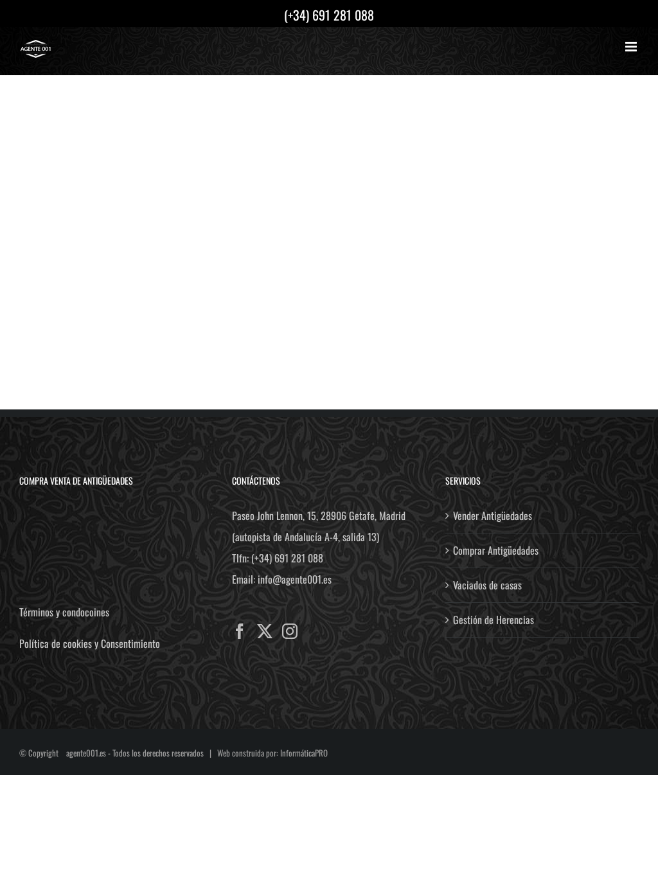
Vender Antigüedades (492, 515)
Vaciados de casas (487, 585)
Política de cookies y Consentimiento (89, 643)
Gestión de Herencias (493, 619)
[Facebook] (239, 631)
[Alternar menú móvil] (632, 46)
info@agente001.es (295, 579)
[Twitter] (264, 631)
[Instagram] (290, 631)
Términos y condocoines (64, 612)
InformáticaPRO (304, 752)
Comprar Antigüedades (495, 550)
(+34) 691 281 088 (287, 558)
